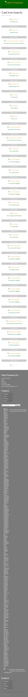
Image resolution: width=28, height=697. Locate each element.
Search (18, 405)
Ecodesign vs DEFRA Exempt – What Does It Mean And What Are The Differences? (15, 671)
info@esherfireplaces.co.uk (11, 386)
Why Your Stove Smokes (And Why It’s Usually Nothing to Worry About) (18, 410)
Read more (14, 26)
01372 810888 (6, 384)
